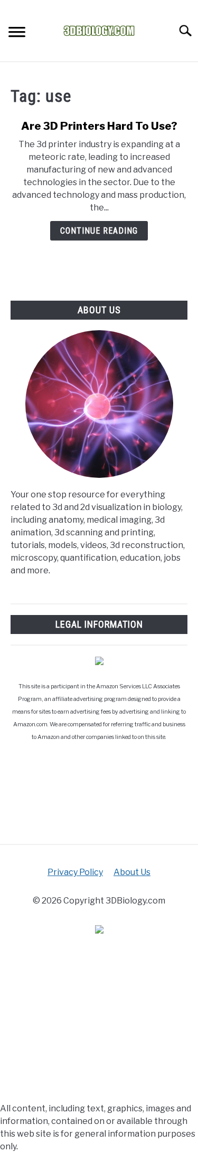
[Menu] (17, 33)
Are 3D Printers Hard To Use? (99, 126)
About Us (132, 872)
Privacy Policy (75, 872)
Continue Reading (99, 231)
